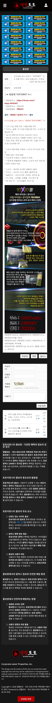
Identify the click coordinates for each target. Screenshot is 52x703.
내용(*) (8, 396)
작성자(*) (7, 367)
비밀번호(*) (7, 375)
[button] (5, 5)
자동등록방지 (7, 385)
